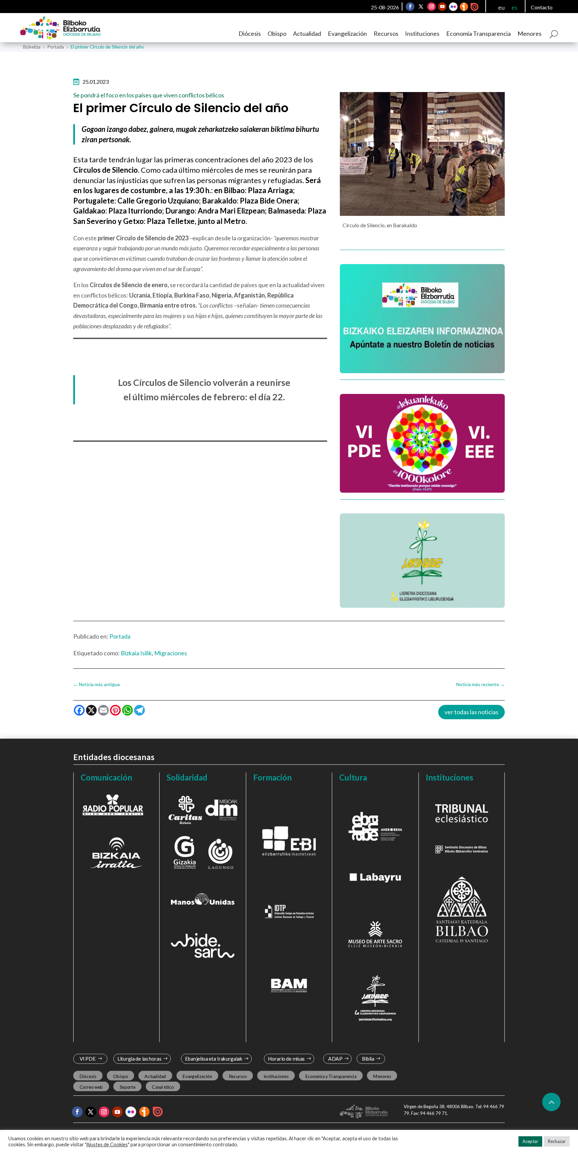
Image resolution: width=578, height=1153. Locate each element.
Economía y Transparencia (331, 1076)
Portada (119, 636)
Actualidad (307, 33)
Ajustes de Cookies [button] (107, 1144)
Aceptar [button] (530, 1141)
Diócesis (249, 33)
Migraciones (170, 653)
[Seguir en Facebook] (410, 6)
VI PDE (88, 1059)
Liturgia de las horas (139, 1059)
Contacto (542, 7)
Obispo (277, 33)
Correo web (91, 1087)
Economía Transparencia (478, 33)
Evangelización (347, 33)
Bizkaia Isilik (136, 653)
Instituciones (422, 33)
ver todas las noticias (471, 712)
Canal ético (163, 1087)
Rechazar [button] (557, 1141)
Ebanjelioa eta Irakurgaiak (213, 1059)
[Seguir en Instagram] (431, 6)
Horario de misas (286, 1059)
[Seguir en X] (420, 6)
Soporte (127, 1087)
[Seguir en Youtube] (442, 6)
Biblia (368, 1059)
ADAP (335, 1059)
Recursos (386, 33)
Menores (529, 33)
